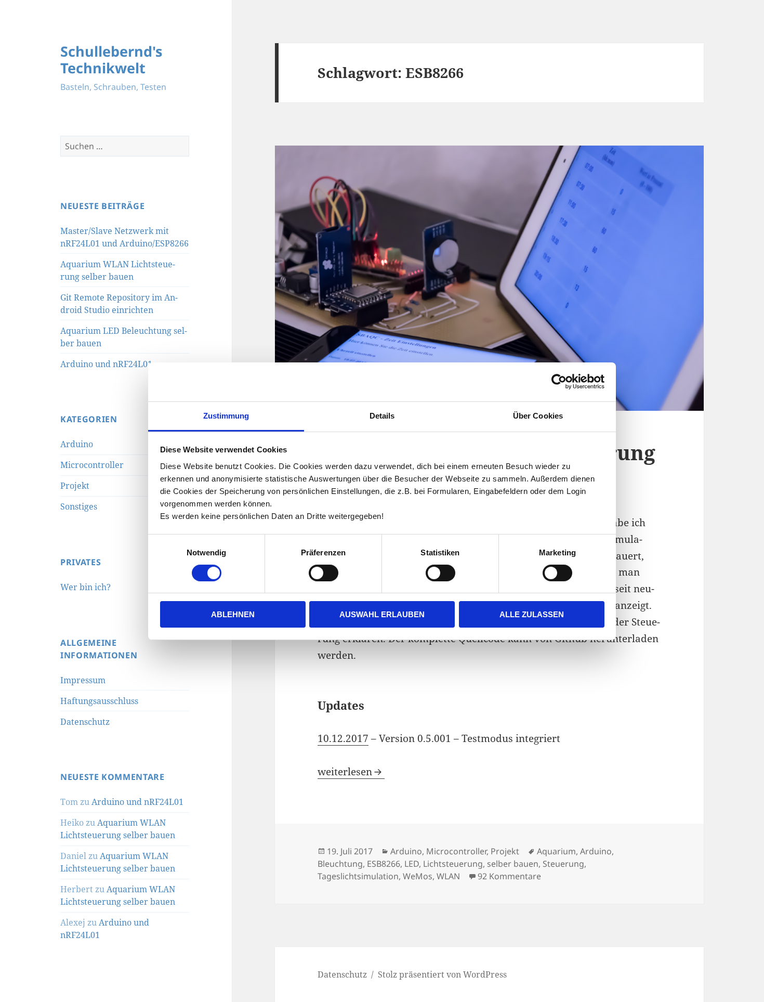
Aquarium (556, 851)
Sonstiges (78, 506)
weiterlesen (351, 771)
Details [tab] (382, 415)
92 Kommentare (509, 876)
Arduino (76, 444)
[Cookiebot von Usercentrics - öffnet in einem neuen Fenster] (558, 381)
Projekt (74, 485)
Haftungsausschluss (99, 701)
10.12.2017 (343, 738)
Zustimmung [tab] (226, 415)
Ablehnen (233, 614)
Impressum (83, 680)
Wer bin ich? (85, 587)
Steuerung (563, 863)
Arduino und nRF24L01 (106, 364)
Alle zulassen (531, 614)
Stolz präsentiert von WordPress (442, 974)
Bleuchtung (340, 863)
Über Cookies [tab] (538, 415)
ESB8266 (383, 863)
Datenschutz (85, 721)
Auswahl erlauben (382, 614)
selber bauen (512, 863)
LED (411, 863)
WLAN (448, 876)
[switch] (323, 573)
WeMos (417, 876)
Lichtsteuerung (453, 863)
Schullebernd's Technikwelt (111, 59)
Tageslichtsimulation (358, 876)
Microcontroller (92, 465)
